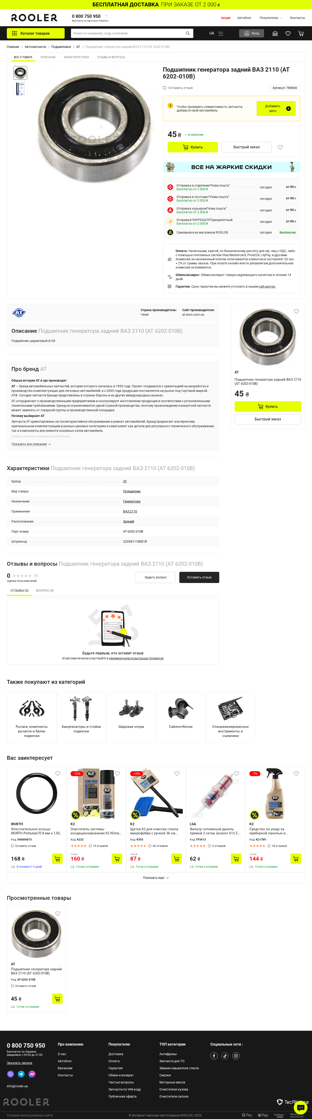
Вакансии (65, 1068)
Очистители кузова (173, 1089)
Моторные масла (172, 1082)
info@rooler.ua (17, 1086)
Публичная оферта (122, 1096)
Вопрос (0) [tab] (45, 590)
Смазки (165, 1075)
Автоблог (244, 18)
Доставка (115, 1054)
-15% (136, 773)
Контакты (297, 18)
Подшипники (61, 47)
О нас (62, 1054)
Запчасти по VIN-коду (124, 1089)
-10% (77, 773)
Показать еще (153, 878)
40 (160, 846)
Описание (48, 57)
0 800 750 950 (26, 1045)
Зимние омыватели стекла (179, 1068)
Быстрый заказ (246, 147)
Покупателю (269, 18)
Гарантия (115, 1068)
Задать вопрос (156, 577)
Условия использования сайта (30, 1115)
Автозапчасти (35, 47)
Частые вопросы (121, 1082)
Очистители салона (173, 1096)
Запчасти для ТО (172, 1061)
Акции (225, 18)
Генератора (131, 501)
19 (100, 846)
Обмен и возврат (121, 1075)
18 (279, 846)
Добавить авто (272, 108)
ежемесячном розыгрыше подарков (136, 658)
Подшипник (132, 491)
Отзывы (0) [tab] (20, 590)
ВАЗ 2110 (130, 511)
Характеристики (76, 57)
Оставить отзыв (199, 577)
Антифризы (168, 1054)
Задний (128, 521)
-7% (254, 773)
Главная (13, 47)
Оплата (114, 1061)
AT (78, 47)
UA (211, 33)
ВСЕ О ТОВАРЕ (23, 57)
